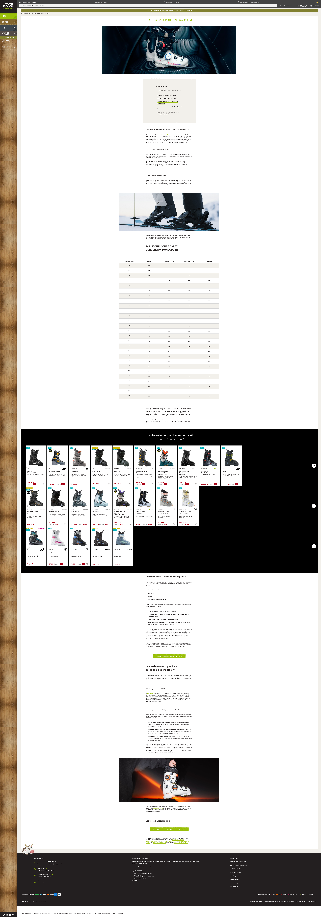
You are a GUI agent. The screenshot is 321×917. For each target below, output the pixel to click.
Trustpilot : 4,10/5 (25, 2)
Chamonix (141, 867)
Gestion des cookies (301, 901)
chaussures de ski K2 (151, 841)
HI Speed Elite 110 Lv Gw (141, 472)
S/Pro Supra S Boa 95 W (32, 512)
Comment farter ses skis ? (118, 913)
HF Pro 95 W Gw (75, 511)
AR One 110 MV (96, 471)
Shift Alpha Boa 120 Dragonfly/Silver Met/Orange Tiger (163, 473)
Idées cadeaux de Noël (58, 907)
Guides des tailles (235, 868)
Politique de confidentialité (288, 901)
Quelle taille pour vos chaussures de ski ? (62, 913)
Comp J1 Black (74, 552)
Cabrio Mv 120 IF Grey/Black (205, 472)
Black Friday (41, 907)
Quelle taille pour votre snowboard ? (101, 913)
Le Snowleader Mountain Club (238, 865)
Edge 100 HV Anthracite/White (31, 472)
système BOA (151, 693)
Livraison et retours (235, 872)
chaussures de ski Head (159, 842)
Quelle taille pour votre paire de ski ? (42, 913)
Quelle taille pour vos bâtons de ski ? (82, 913)
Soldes (34, 907)
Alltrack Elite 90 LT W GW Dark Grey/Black (163, 512)
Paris (151, 867)
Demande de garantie (236, 883)
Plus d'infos (135, 880)
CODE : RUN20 (178, 10)
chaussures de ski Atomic (181, 842)
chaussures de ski (158, 808)
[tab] (160, 439)
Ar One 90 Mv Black (54, 511)
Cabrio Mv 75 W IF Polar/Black (140, 512)
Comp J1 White (53, 552)
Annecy (134, 867)
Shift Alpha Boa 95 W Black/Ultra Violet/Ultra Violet (119, 513)
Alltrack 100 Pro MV (76, 471)
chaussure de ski (165, 135)
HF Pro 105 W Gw (96, 511)
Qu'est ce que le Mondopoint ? (166, 98)
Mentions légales (312, 901)
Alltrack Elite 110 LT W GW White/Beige (185, 512)
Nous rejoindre (234, 886)
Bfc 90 (224, 471)
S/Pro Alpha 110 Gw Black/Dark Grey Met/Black (184, 473)
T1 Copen (116, 552)
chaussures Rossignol (178, 839)
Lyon (147, 867)
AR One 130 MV (118, 471)
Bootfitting (233, 876)
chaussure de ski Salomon (170, 841)
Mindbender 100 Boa (54, 471)
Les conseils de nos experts (238, 861)
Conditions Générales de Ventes (272, 901)
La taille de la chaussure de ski (166, 95)
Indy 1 (28, 552)
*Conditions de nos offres (256, 901)
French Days (48, 907)
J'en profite (189, 10)
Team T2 (94, 552)
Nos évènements (235, 879)
